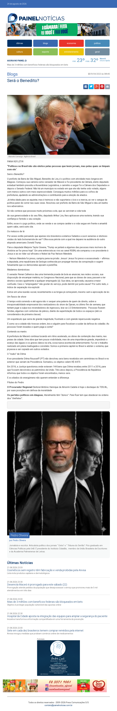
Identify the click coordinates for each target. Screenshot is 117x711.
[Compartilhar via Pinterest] (102, 86)
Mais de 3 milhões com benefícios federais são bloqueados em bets (37, 65)
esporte (45, 52)
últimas (19, 43)
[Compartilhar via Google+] (96, 86)
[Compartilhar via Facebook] (85, 86)
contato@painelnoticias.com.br (58, 705)
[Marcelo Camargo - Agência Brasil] (58, 125)
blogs (45, 43)
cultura (19, 52)
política (97, 43)
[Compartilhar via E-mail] (107, 86)
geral (97, 52)
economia (71, 43)
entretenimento (71, 52)
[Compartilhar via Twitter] (91, 86)
